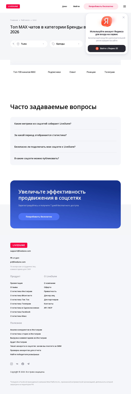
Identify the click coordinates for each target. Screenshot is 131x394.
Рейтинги (25, 20)
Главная (14, 20)
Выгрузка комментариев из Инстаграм (28, 338)
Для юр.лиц (49, 295)
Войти (76, 6)
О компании (49, 283)
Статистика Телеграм (20, 303)
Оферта (47, 287)
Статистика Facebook (20, 312)
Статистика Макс (18, 316)
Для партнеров (51, 299)
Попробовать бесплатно (101, 6)
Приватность (50, 291)
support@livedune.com (20, 251)
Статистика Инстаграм (21, 291)
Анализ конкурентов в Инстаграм (26, 330)
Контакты (48, 303)
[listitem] (65, 124)
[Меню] (124, 6)
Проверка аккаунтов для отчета (25, 350)
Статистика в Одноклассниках (24, 308)
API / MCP (48, 308)
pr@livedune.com (18, 262)
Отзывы (14, 287)
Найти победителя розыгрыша (24, 354)
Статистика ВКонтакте (21, 295)
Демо (64, 6)
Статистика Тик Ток (19, 299)
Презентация (16, 283)
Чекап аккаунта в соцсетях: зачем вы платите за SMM (35, 346)
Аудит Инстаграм (18, 342)
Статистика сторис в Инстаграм (25, 334)
